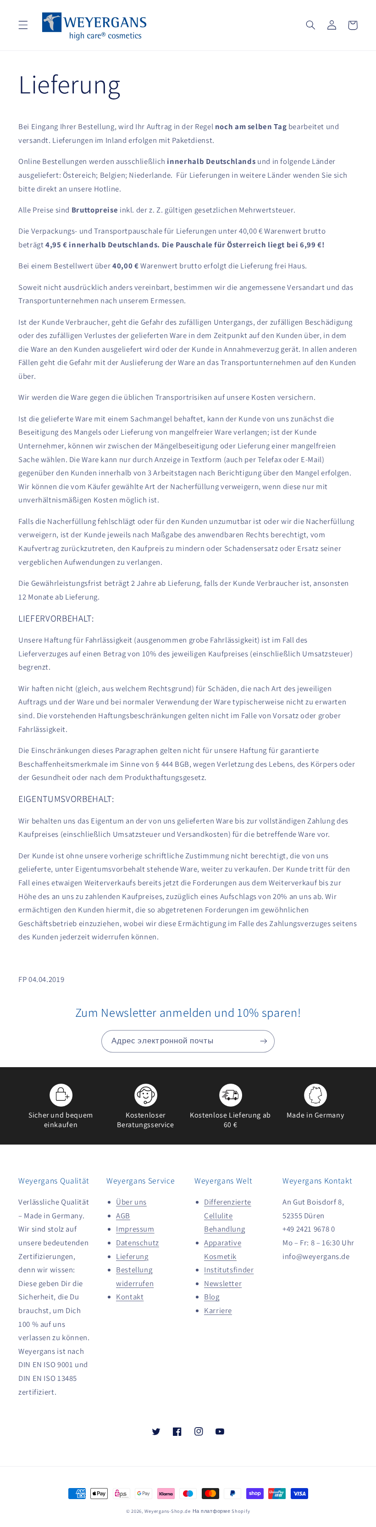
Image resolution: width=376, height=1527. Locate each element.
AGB (123, 1216)
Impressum (135, 1229)
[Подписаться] (263, 1041)
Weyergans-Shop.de (167, 1511)
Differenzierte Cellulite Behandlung (227, 1215)
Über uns (131, 1202)
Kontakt (130, 1297)
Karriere (218, 1310)
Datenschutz (137, 1243)
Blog (212, 1297)
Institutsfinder (229, 1270)
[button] (22, 25)
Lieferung (132, 1256)
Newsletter (223, 1283)
